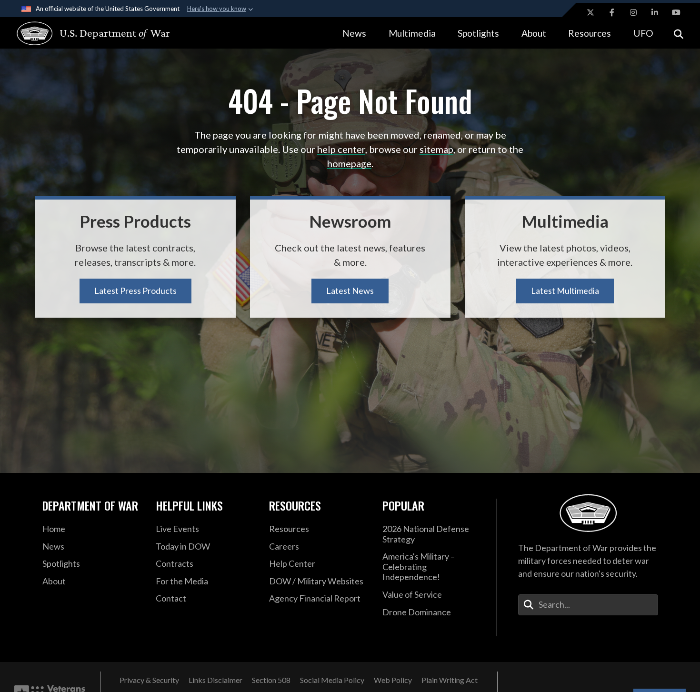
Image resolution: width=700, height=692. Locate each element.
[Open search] (678, 33)
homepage (349, 163)
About (533, 33)
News (354, 33)
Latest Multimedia (565, 290)
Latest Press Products (135, 290)
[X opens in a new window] (590, 12)
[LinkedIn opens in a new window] (655, 12)
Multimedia (412, 33)
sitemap (436, 149)
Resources (589, 33)
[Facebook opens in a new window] (612, 12)
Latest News (350, 290)
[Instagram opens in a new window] (633, 12)
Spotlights (478, 33)
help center (341, 149)
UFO (643, 33)
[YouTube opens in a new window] (676, 12)
